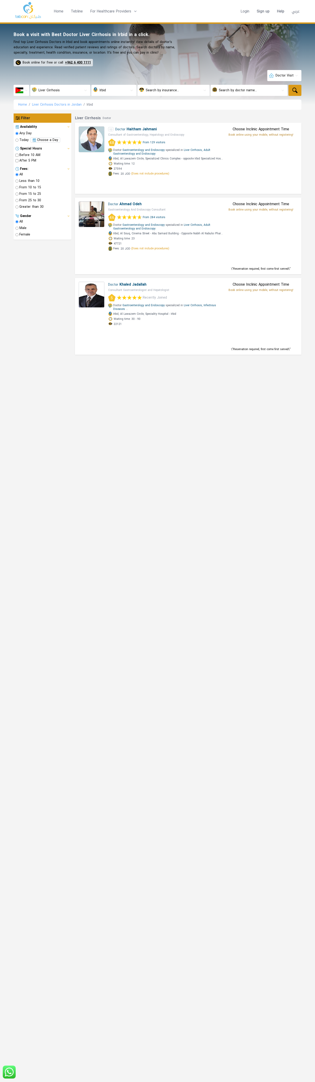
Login (245, 11)
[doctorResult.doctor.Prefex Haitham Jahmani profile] (91, 139)
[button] (113, 11)
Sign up (263, 11)
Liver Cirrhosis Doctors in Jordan (57, 104)
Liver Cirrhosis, (193, 150)
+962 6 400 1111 (78, 62)
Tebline (77, 11)
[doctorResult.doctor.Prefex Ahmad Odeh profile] (91, 214)
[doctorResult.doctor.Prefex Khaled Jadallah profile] (91, 295)
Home (58, 11)
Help (280, 11)
